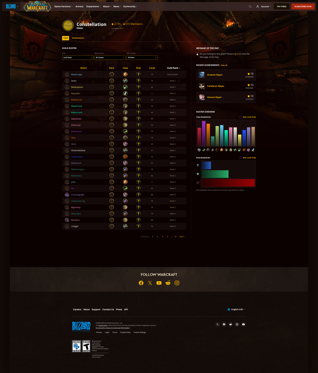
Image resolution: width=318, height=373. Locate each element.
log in (235, 53)
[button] (77, 58)
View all (224, 65)
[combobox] (77, 58)
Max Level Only (249, 117)
